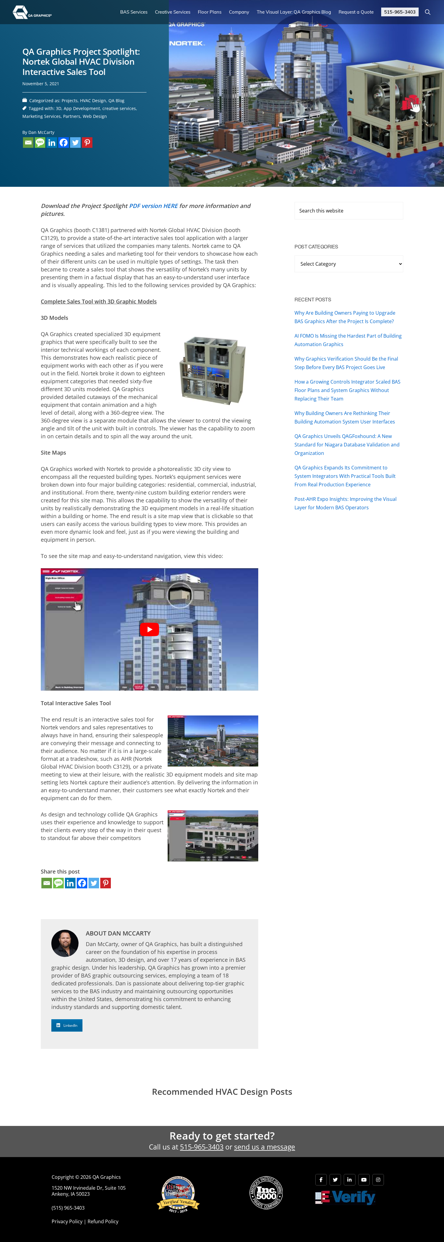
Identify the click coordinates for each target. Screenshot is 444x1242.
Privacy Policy (67, 1221)
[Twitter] (75, 142)
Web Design (95, 116)
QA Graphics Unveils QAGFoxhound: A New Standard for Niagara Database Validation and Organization (347, 444)
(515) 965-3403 (68, 1208)
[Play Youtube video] (149, 629)
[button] (427, 12)
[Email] (28, 142)
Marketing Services (41, 116)
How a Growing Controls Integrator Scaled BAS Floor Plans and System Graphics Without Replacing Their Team (347, 390)
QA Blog (116, 100)
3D (58, 108)
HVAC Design (93, 100)
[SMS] (40, 142)
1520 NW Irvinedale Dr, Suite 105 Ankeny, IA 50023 (89, 1191)
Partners (71, 116)
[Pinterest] (87, 142)
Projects (70, 100)
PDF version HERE (153, 206)
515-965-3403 (202, 1147)
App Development (82, 108)
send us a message (264, 1147)
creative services (119, 108)
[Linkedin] (52, 142)
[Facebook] (63, 142)
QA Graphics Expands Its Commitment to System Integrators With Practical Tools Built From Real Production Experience (345, 476)
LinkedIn (70, 1025)
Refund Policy (103, 1221)
